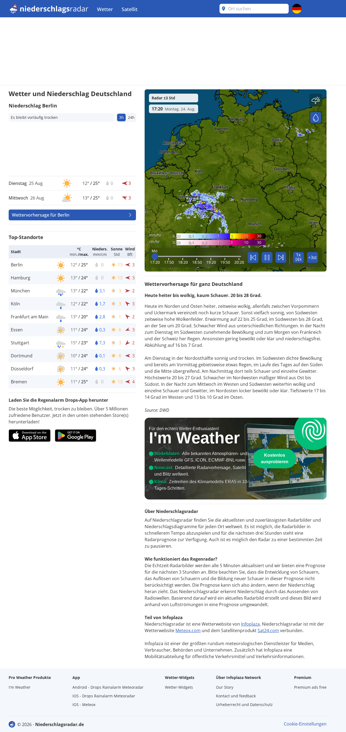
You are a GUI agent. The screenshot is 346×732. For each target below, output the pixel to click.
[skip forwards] (280, 257)
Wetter (105, 9)
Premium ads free (310, 687)
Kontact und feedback (236, 695)
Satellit (130, 9)
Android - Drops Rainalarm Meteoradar (108, 687)
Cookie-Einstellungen (305, 724)
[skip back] (253, 257)
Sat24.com (268, 630)
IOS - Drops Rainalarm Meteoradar (103, 695)
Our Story (224, 687)
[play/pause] (267, 257)
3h (121, 117)
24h (131, 117)
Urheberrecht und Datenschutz (244, 704)
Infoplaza (250, 624)
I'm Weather (20, 687)
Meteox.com (188, 630)
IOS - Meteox (83, 704)
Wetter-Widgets (179, 687)
